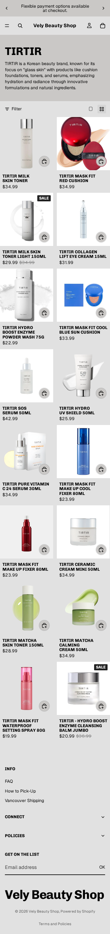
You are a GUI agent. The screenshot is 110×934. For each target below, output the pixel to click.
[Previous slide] (6, 8)
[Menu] (7, 26)
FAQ (9, 781)
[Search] (20, 25)
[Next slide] (103, 8)
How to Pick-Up (20, 790)
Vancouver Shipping (24, 800)
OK (102, 867)
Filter (17, 109)
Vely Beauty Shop (44, 911)
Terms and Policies (55, 923)
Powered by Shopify (78, 911)
